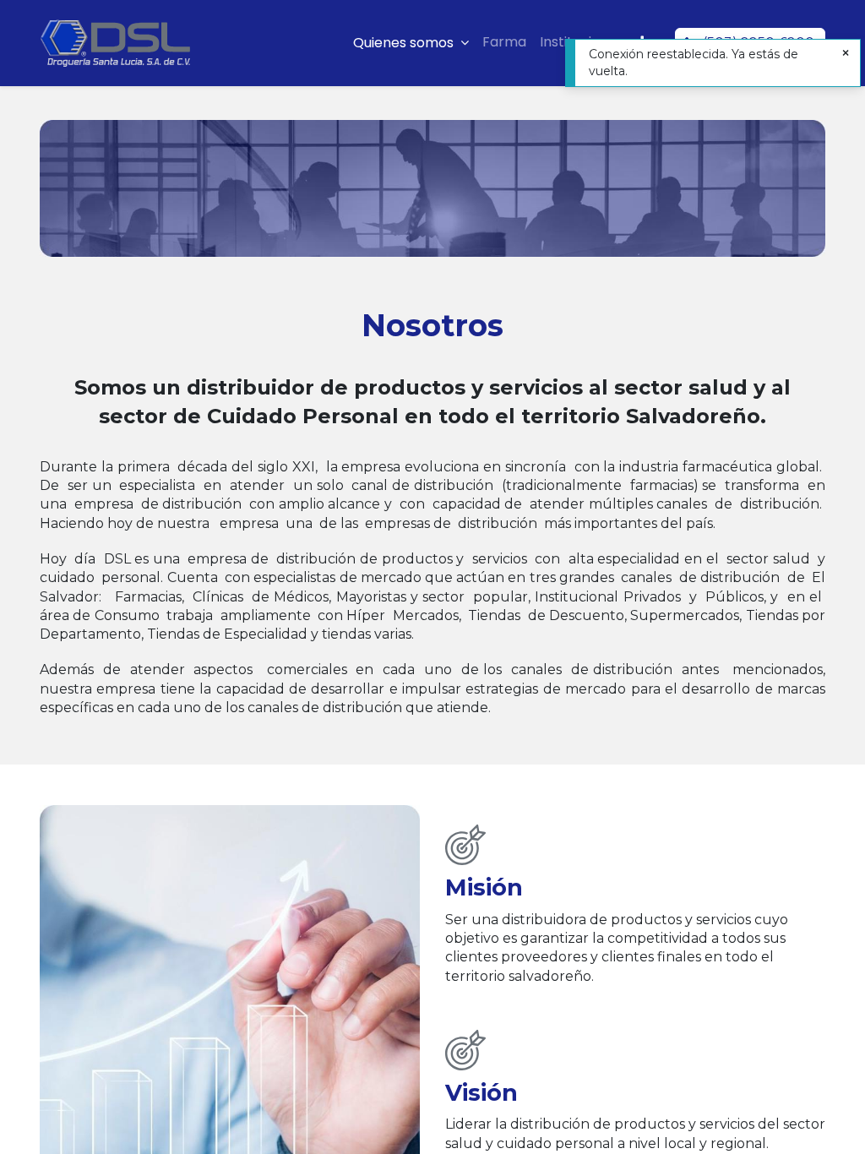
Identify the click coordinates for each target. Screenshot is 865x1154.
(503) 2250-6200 (758, 43)
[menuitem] (504, 42)
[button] (642, 42)
